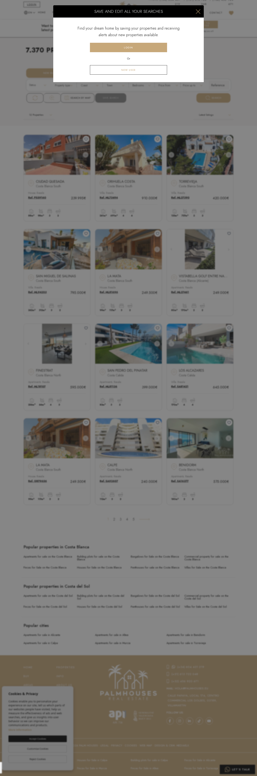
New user (128, 70)
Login (128, 47)
